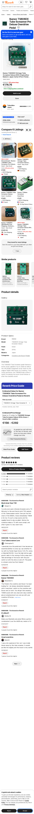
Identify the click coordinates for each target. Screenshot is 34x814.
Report (5, 530)
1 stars (3, 484)
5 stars (3, 474)
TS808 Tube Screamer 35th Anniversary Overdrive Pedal (7, 279)
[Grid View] (27, 130)
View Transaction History (18, 439)
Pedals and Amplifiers (22, 10)
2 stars (3, 481)
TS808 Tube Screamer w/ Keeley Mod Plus (23, 279)
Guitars (12, 10)
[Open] (29, 403)
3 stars (3, 479)
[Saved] (26, 2)
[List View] (30, 130)
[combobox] (15, 403)
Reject (9, 810)
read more (18, 597)
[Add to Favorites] (18, 27)
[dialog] (17, 802)
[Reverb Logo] (9, 2)
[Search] (30, 7)
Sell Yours (25, 449)
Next (15, 664)
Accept (25, 810)
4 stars (3, 476)
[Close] (31, 32)
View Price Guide (9, 449)
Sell (21, 2)
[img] (23, 106)
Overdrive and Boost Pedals (21, 356)
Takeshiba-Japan (11, 106)
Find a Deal (5, 10)
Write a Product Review (17, 469)
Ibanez (14, 339)
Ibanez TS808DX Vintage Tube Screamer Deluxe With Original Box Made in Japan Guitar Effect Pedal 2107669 (16, 75)
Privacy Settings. (9, 804)
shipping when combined (13, 88)
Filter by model (7, 399)
